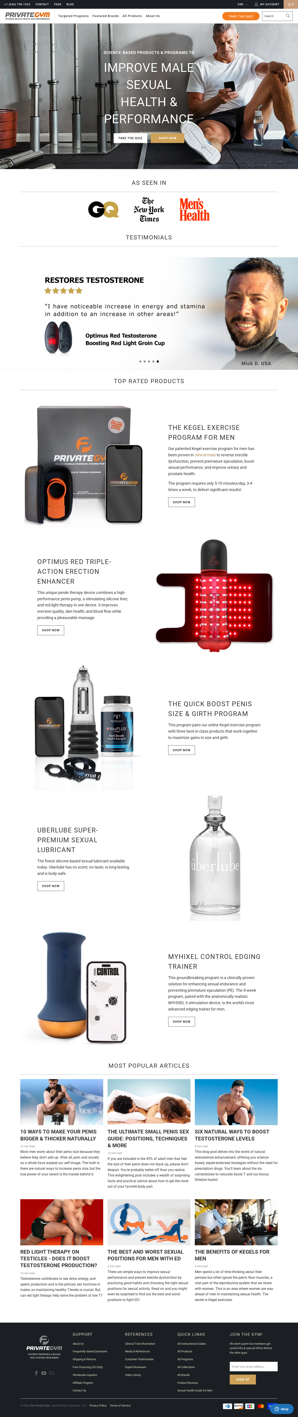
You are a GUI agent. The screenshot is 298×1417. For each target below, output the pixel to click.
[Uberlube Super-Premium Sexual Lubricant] (214, 857)
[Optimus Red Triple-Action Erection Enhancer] (214, 595)
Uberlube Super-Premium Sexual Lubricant (67, 840)
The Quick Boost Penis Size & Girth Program (210, 709)
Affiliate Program (83, 1382)
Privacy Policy (97, 1405)
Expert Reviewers (135, 1367)
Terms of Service (120, 1405)
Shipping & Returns (84, 1359)
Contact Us (79, 1390)
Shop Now (167, 138)
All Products (184, 1351)
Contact (42, 4)
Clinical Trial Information (140, 1343)
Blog (70, 4)
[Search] (288, 16)
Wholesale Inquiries (85, 1375)
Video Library (133, 1375)
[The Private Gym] (27, 16)
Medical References (137, 1351)
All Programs (185, 1359)
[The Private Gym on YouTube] (44, 1373)
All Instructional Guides (191, 1343)
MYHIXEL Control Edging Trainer (214, 961)
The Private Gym (40, 1405)
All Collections (186, 1367)
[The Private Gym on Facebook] (36, 1373)
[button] (73, 16)
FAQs (57, 4)
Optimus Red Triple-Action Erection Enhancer (74, 571)
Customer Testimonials (139, 1359)
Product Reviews (187, 1382)
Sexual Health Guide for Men (194, 1390)
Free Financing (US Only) (88, 1367)
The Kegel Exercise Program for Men (204, 432)
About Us (78, 1343)
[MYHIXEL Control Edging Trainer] (83, 988)
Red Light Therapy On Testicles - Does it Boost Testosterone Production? (58, 1258)
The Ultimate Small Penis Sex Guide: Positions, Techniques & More (148, 1138)
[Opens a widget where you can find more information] (282, 1409)
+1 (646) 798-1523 (17, 4)
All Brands (183, 1375)
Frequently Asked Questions (90, 1351)
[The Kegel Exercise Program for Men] (83, 464)
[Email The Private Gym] (51, 1373)
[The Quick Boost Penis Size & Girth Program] (83, 726)
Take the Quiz (130, 138)
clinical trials (205, 455)
